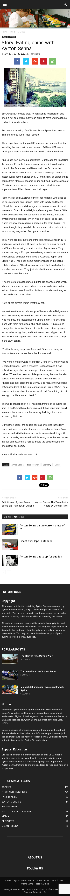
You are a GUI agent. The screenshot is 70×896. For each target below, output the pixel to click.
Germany (47, 465)
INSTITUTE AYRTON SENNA (17, 811)
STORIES (11, 37)
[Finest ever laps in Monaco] (10, 544)
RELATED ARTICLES (14, 517)
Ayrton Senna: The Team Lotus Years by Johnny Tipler (51, 504)
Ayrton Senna (18, 465)
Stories (7, 880)
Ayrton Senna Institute (24, 880)
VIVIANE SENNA (10, 825)
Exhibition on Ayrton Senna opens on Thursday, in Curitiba (18, 504)
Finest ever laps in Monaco (36, 541)
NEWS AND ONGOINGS (14, 791)
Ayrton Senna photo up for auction (41, 556)
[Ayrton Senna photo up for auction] (10, 560)
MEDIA (5, 816)
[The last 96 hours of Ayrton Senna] (10, 675)
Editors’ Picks (43, 880)
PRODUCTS (8, 821)
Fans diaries (57, 880)
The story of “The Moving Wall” (37, 656)
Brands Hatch (33, 465)
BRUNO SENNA (10, 806)
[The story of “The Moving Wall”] (10, 659)
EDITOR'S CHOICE (11, 801)
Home (4, 31)
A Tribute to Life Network (16, 54)
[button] (65, 4)
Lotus (57, 465)
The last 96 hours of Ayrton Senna (38, 671)
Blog (4, 37)
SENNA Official (42, 883)
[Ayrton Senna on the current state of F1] (10, 529)
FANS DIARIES (9, 796)
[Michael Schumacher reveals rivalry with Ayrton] (10, 689)
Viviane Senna (27, 883)
